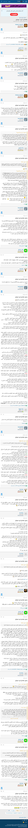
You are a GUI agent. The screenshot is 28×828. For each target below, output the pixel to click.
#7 (1, 215)
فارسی (23, 820)
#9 (1, 277)
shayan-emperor (23, 21)
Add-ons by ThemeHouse (22, 826)
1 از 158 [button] (17, 810)
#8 (1, 255)
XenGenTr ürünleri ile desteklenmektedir (20, 825)
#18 (1, 678)
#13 (1, 497)
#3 (1, 81)
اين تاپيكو (25, 579)
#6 (1, 156)
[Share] (3, 32)
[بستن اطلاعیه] (2, 11)
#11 (1, 414)
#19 (1, 745)
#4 (1, 103)
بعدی (13, 810)
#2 (1, 56)
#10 (1, 294)
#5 (1, 126)
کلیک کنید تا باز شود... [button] (14, 718)
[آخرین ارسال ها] (1, 1)
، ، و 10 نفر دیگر (15, 44)
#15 (1, 559)
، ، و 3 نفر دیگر (16, 669)
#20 (1, 791)
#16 (1, 597)
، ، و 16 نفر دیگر (17, 405)
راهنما (26, 822)
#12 (1, 435)
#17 (1, 617)
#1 (1, 32)
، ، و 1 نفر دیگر (18, 485)
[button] (26, 820)
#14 (1, 518)
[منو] (26, 1)
